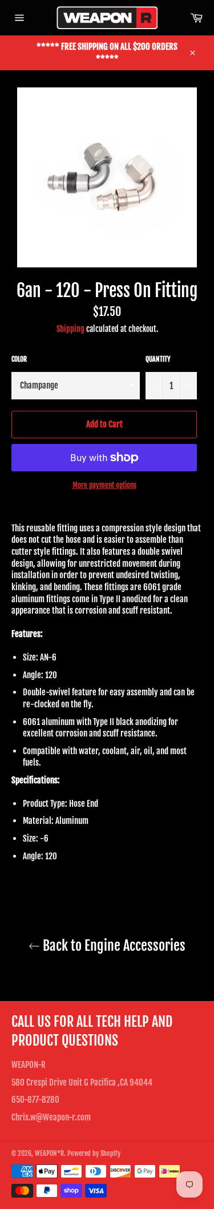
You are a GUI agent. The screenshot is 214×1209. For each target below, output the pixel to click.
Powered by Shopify (93, 1153)
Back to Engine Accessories (112, 945)
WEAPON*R (49, 1153)
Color (19, 359)
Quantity (158, 359)
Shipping (70, 329)
